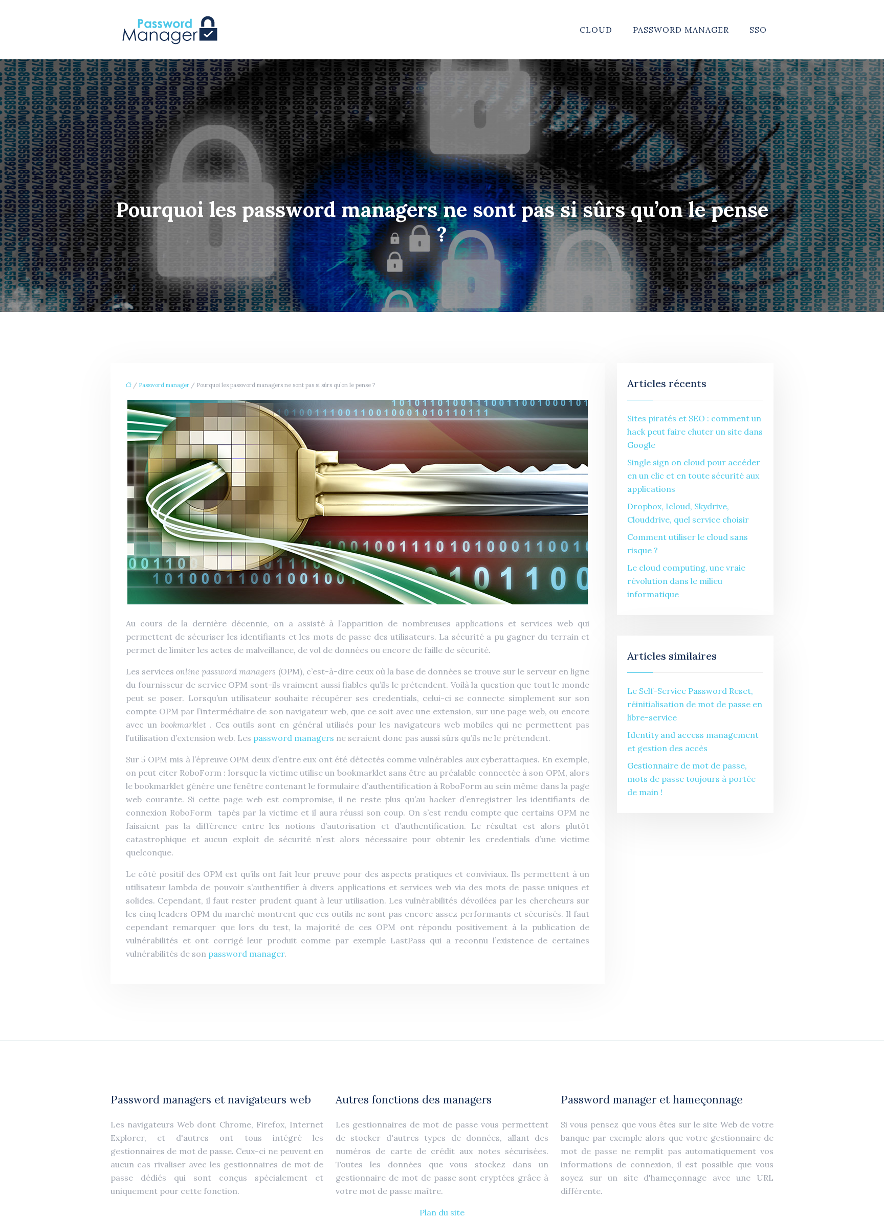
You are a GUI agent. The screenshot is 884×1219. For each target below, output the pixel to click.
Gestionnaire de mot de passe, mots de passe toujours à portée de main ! (691, 778)
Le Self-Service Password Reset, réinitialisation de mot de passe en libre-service (694, 704)
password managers (293, 738)
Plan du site (442, 1212)
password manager (246, 954)
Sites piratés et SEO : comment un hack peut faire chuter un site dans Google (695, 431)
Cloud (596, 30)
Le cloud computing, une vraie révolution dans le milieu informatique (686, 580)
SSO (758, 30)
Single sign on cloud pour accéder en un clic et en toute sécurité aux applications (693, 475)
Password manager (681, 30)
